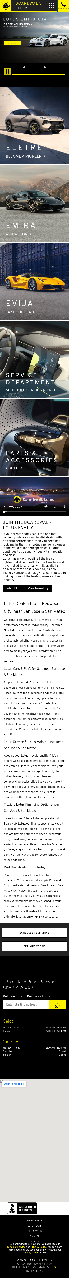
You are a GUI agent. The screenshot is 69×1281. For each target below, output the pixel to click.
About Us (13, 588)
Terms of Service (16, 1246)
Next (45, 67)
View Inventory (38, 588)
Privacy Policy (38, 1246)
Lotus (28, 5)
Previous (24, 67)
